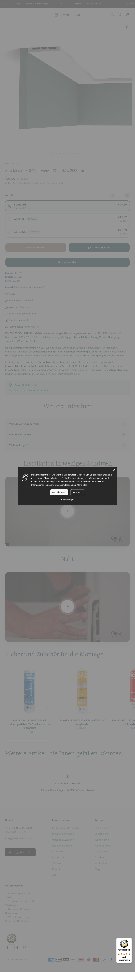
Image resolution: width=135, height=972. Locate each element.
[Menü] (130, 940)
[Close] (114, 469)
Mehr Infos (82, 485)
